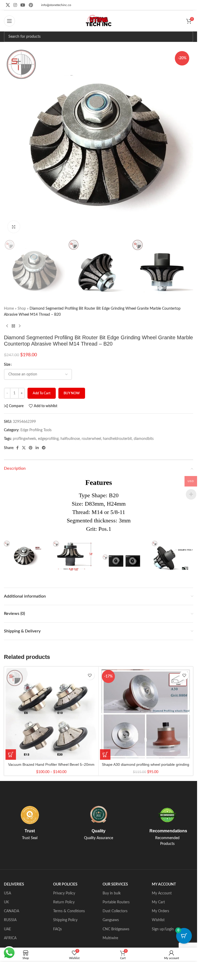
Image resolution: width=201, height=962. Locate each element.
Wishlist (158, 920)
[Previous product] (7, 326)
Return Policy (64, 902)
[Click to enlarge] (14, 227)
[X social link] (8, 5)
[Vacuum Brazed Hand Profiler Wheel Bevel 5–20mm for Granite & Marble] (51, 714)
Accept (111, 952)
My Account (162, 893)
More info (84, 952)
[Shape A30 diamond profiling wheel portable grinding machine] (146, 714)
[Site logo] (98, 21)
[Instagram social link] (15, 5)
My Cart (158, 902)
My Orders (160, 911)
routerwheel (91, 439)
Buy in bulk (112, 893)
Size (7, 365)
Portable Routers (116, 902)
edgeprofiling (48, 439)
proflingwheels (24, 439)
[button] (105, 754)
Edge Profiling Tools (36, 430)
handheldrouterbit (117, 439)
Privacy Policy (64, 893)
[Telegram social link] (43, 448)
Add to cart (42, 393)
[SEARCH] (187, 36)
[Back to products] (13, 326)
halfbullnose (70, 439)
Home (9, 308)
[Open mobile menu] (9, 21)
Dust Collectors (115, 911)
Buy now (72, 393)
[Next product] (19, 326)
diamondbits (144, 439)
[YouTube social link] (23, 5)
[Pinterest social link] (31, 5)
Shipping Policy (65, 920)
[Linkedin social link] (37, 448)
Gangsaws (111, 920)
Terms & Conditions (69, 911)
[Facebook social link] (17, 448)
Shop (22, 308)
